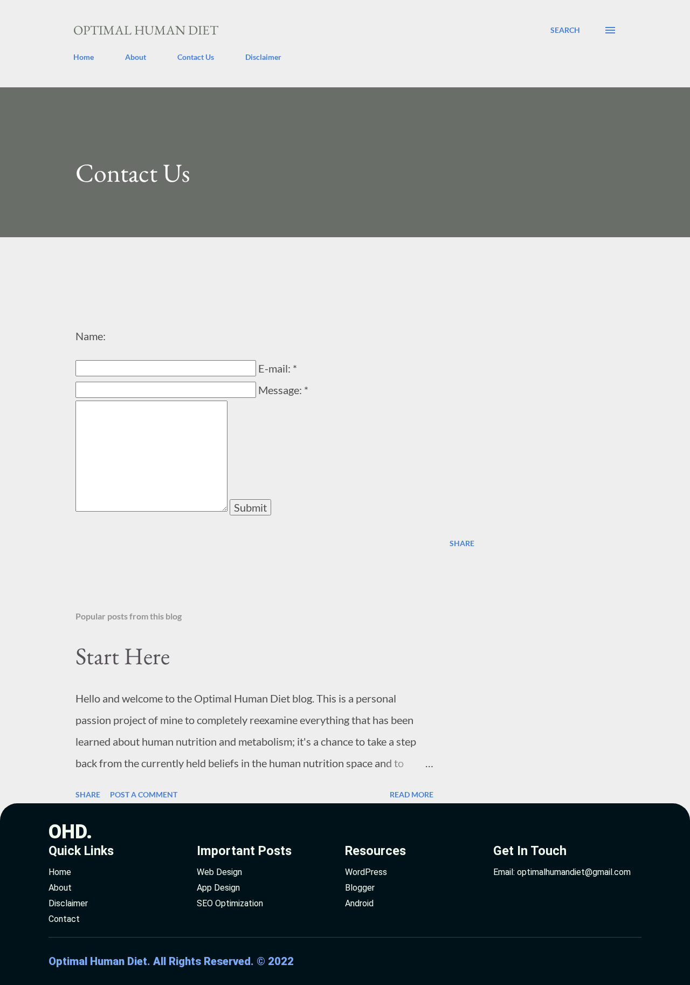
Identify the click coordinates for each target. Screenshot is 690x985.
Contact (64, 919)
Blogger (360, 888)
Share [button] (462, 543)
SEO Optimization (230, 903)
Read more (411, 794)
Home (83, 56)
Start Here (122, 655)
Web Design (219, 872)
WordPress (366, 872)
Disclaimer (263, 56)
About (135, 56)
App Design (218, 888)
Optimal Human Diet (145, 30)
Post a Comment (143, 794)
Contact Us (195, 56)
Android (359, 903)
